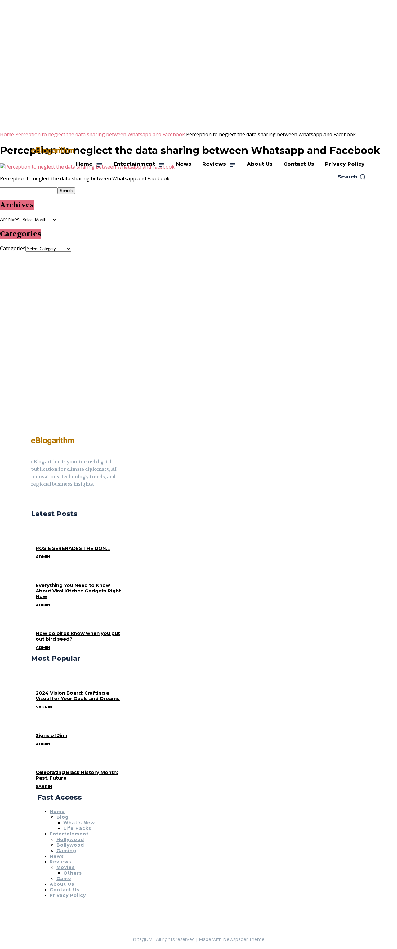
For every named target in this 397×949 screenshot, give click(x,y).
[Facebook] (33, 499)
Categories (12, 248)
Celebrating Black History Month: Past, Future (77, 775)
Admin (43, 556)
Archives (10, 219)
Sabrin (44, 706)
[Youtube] (55, 499)
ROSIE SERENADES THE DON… (73, 548)
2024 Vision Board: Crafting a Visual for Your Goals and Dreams (78, 695)
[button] (352, 176)
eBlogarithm (52, 149)
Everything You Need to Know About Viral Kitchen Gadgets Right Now (78, 590)
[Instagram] (44, 499)
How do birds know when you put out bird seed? (78, 636)
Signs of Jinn (51, 735)
